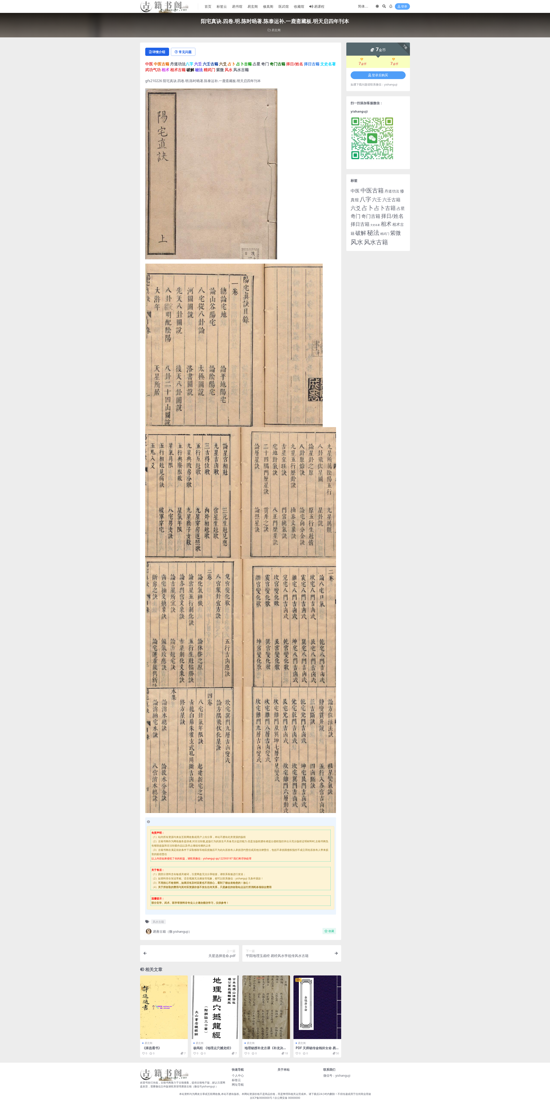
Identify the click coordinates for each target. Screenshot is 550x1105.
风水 (357, 242)
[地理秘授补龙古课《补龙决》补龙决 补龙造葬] (266, 1007)
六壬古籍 (391, 199)
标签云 (222, 6)
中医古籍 (372, 190)
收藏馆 (299, 6)
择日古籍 (360, 224)
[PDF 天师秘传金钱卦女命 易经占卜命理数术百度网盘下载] (317, 1007)
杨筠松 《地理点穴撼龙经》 (213, 1048)
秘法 (373, 232)
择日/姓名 (392, 215)
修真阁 (268, 6)
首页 (208, 6)
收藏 (331, 931)
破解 (360, 232)
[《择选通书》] (164, 1007)
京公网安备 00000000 (287, 1098)
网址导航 (238, 1084)
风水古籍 (158, 922)
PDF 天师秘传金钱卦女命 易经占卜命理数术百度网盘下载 (317, 1050)
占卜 (367, 208)
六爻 (356, 208)
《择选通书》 (152, 1048)
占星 (401, 208)
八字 (365, 199)
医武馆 (283, 6)
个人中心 (238, 1075)
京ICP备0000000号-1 (262, 1098)
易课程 (319, 6)
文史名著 (375, 224)
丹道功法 (392, 191)
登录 (404, 6)
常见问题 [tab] (185, 52)
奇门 (356, 215)
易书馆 (237, 6)
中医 (355, 191)
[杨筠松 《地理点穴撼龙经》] (215, 1007)
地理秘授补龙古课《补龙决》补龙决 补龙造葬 (265, 1050)
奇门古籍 (370, 216)
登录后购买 (380, 75)
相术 (386, 223)
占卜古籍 (385, 207)
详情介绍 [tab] (158, 52)
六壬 (377, 199)
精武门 (384, 234)
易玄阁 (253, 6)
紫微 (395, 232)
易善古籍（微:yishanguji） (172, 931)
